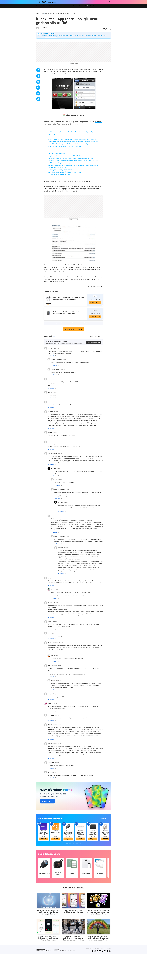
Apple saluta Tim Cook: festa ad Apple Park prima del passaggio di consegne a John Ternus (98, 938)
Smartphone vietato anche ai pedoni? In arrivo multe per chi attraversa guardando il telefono (73, 938)
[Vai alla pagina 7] (76, 843)
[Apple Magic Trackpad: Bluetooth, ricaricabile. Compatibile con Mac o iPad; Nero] (92, 826)
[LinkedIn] (107, 951)
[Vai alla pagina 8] (77, 843)
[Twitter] (95, 951)
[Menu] (37, 2)
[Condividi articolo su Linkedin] (38, 82)
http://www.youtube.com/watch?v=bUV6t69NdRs (61, 636)
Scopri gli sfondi (46, 801)
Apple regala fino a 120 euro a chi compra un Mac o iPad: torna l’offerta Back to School (98, 912)
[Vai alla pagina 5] (73, 843)
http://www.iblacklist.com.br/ (73, 581)
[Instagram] (100, 951)
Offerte (92, 6)
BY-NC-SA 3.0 (61, 950)
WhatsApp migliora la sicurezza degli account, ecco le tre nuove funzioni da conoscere (48, 938)
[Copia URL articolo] (38, 99)
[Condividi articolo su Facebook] (38, 70)
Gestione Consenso (70, 950)
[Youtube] (98, 951)
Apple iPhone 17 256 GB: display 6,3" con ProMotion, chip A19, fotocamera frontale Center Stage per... (69, 312)
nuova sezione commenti (51, 37)
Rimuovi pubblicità (73, 63)
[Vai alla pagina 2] (69, 843)
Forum (81, 6)
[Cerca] (40, 2)
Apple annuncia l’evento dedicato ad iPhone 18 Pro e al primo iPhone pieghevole (48, 912)
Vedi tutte (103, 818)
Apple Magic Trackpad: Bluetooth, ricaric (93, 833)
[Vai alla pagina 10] (80, 843)
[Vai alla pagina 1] (67, 843)
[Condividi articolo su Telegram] (38, 87)
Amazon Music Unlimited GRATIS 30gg (43, 833)
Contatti (94, 949)
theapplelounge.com (97, 286)
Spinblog (57, 949)
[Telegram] (105, 951)
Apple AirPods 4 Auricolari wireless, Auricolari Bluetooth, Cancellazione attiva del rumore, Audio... (69, 298)
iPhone (38, 6)
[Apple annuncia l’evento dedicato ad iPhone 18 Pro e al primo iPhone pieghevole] (48, 900)
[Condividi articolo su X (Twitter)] (38, 76)
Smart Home (72, 6)
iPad (44, 6)
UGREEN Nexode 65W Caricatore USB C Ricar (68, 833)
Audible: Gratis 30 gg (55, 833)
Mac (50, 6)
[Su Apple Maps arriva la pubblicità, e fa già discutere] (73, 900)
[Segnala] (55, 356)
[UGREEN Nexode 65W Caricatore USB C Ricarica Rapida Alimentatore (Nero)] (68, 826)
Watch (64, 6)
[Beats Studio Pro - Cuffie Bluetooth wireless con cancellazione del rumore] (105, 826)
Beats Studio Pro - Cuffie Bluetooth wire (105, 833)
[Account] (109, 2)
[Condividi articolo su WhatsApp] (38, 93)
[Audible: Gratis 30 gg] (55, 826)
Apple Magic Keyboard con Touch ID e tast (80, 833)
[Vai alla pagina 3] (70, 843)
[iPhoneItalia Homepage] (49, 2)
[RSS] (110, 951)
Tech (86, 6)
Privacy (103, 949)
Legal (98, 949)
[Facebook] (93, 951)
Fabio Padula (43, 27)
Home (37, 13)
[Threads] (102, 951)
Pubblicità (108, 949)
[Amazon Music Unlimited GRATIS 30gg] (43, 826)
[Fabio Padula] (37, 28)
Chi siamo (88, 949)
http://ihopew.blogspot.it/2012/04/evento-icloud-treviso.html (64, 446)
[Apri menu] (57, 2)
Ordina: (92, 336)
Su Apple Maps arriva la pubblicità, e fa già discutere (73, 911)
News (42, 13)
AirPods (56, 6)
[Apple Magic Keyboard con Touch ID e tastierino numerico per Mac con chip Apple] (80, 826)
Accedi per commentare (94, 342)
